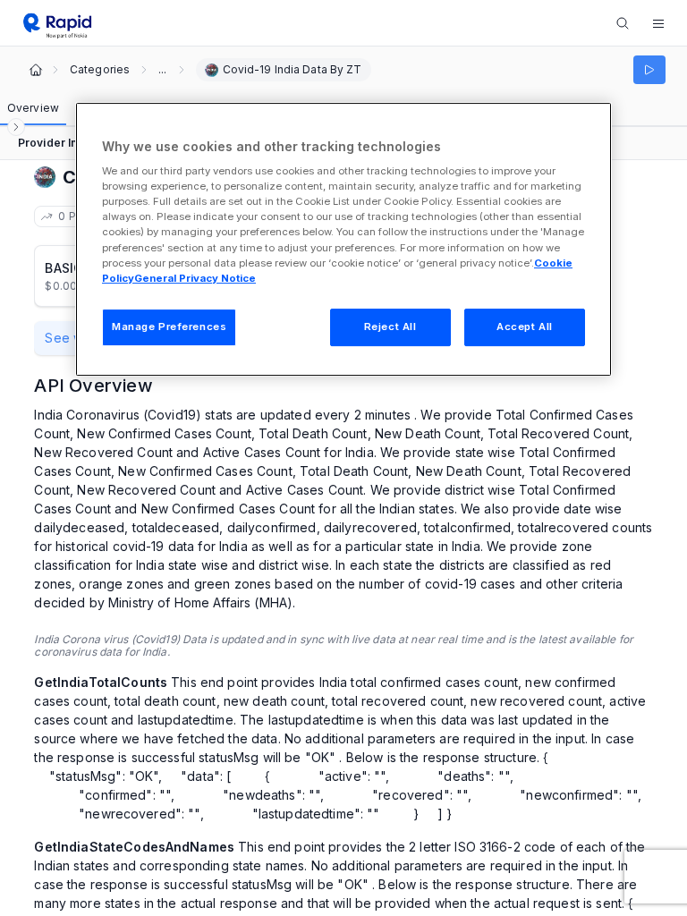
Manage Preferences (169, 326)
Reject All (390, 326)
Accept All (524, 326)
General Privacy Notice (195, 278)
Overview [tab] (33, 107)
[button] (658, 23)
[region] (343, 239)
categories (100, 70)
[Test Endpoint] (649, 69)
